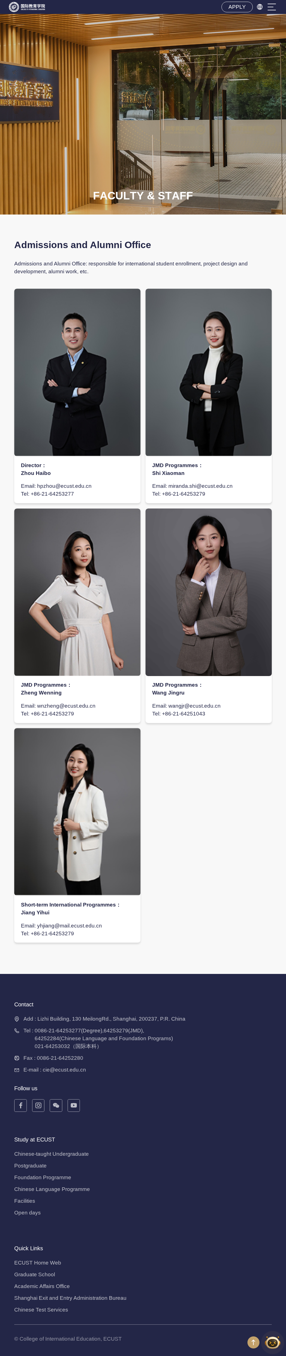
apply (237, 7)
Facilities (24, 1201)
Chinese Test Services (41, 1310)
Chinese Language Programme (52, 1189)
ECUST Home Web (37, 1263)
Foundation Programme (42, 1177)
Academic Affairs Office (42, 1286)
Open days (27, 1213)
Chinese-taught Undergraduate (51, 1154)
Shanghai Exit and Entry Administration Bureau (70, 1298)
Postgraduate (30, 1166)
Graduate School (34, 1274)
